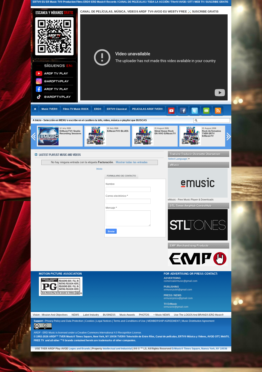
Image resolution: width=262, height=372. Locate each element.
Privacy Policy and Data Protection (64, 321)
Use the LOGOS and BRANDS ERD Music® (199, 314)
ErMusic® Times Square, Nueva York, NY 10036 (199, 348)
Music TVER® (50, 109)
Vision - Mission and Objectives (50, 314)
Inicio (99, 168)
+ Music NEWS (161, 314)
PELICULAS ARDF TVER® (147, 109)
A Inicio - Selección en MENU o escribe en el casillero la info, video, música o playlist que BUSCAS (90, 120)
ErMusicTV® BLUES (108, 131)
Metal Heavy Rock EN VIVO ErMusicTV (155, 132)
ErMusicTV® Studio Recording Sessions (61, 132)
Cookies (89, 321)
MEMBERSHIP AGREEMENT (163, 321)
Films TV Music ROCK (76, 109)
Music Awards (127, 314)
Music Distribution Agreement (198, 321)
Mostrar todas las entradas (131, 162)
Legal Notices (104, 321)
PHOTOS (144, 314)
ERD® (97, 109)
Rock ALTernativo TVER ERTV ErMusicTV (202, 133)
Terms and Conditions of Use (129, 321)
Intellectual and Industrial (117, 348)
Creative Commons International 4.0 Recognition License (109, 332)
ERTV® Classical (117, 109)
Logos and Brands (79, 348)
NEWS (75, 314)
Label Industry (91, 314)
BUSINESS (109, 314)
